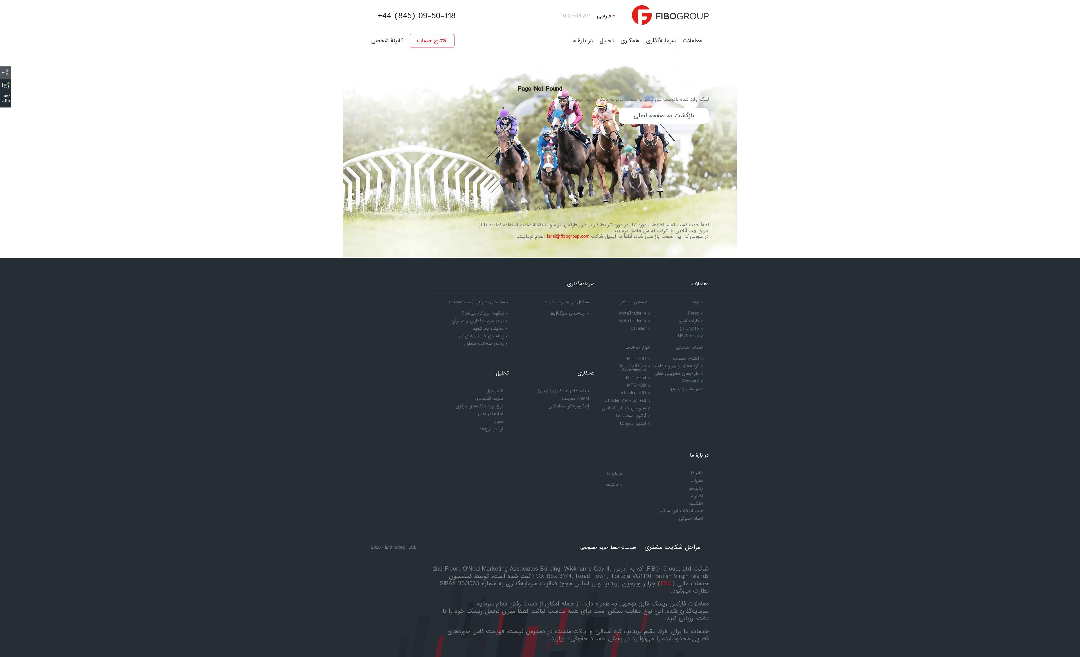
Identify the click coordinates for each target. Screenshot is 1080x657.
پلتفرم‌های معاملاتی (634, 302)
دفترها (612, 484)
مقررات (696, 480)
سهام (498, 421)
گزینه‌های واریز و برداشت (675, 365)
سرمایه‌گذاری (661, 40)
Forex (693, 313)
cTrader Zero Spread (625, 400)
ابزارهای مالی (490, 413)
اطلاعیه (696, 503)
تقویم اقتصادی (489, 398)
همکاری (629, 40)
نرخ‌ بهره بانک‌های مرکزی (479, 406)
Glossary (690, 381)
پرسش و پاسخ (685, 388)
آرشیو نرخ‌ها (491, 428)
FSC (666, 583)
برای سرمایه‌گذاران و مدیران (478, 320)
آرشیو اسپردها (633, 423)
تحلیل (607, 40)
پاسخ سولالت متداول (484, 343)
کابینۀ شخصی (387, 41)
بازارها (698, 302)
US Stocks (688, 336)
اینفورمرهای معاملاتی (568, 406)
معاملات (692, 40)
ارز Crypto (689, 328)
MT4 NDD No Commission (633, 368)
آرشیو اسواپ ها (631, 415)
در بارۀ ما (582, 40)
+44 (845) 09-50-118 (416, 16)
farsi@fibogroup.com (568, 236)
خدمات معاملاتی (689, 347)
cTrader (638, 328)
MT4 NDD (636, 358)
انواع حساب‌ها (638, 347)
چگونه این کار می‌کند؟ (483, 313)
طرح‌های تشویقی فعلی (676, 373)
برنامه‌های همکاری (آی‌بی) (563, 390)
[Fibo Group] (670, 15)
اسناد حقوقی (691, 518)
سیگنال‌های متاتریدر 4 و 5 (567, 302)
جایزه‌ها (695, 488)
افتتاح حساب (432, 41)
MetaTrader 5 (632, 320)
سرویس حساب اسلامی (624, 408)
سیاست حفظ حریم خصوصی (608, 547)
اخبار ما (696, 495)
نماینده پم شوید (488, 328)
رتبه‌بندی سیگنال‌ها (567, 313)
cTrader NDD (633, 392)
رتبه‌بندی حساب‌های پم (481, 336)
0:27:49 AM (577, 16)
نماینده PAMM (575, 398)
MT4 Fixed (636, 377)
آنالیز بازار (494, 390)
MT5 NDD (636, 385)
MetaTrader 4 (632, 313)
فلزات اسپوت (686, 320)
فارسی (604, 16)
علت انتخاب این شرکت (680, 510)
